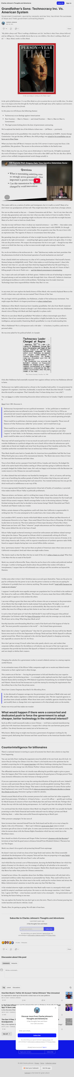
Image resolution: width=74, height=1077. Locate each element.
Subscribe (37, 1035)
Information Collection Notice (36, 1042)
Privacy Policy (51, 1042)
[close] (55, 1007)
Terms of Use (46, 1040)
